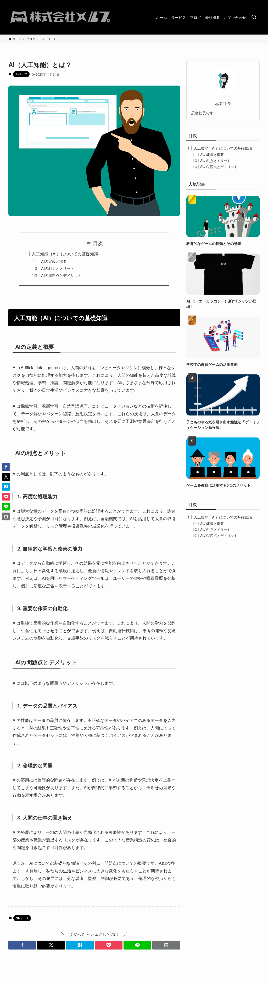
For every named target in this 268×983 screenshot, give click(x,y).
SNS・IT (21, 74)
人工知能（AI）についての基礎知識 (65, 254)
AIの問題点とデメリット (61, 275)
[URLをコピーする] (166, 945)
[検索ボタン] (254, 17)
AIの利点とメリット (57, 268)
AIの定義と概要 (54, 261)
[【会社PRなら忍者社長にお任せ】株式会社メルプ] (60, 17)
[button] (22, 945)
